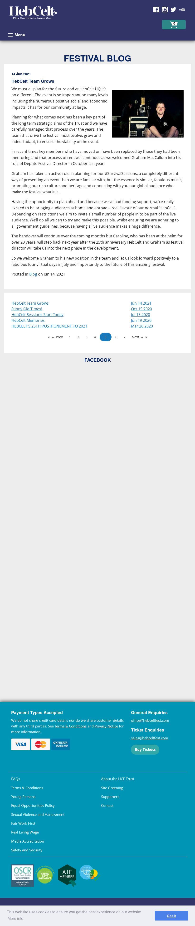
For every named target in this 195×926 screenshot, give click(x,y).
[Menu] (10, 35)
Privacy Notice (106, 726)
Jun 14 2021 (141, 303)
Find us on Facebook (156, 9)
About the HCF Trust (117, 778)
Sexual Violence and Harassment (37, 814)
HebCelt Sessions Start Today (37, 314)
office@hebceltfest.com (150, 720)
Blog (33, 274)
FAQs (15, 778)
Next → (137, 337)
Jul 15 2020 (140, 314)
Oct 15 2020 (141, 309)
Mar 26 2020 (142, 326)
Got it (171, 916)
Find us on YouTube (182, 9)
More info (15, 918)
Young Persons (23, 796)
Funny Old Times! (26, 309)
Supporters (110, 796)
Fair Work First (23, 823)
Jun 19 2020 (141, 320)
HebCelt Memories (28, 320)
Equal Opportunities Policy (33, 805)
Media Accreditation (27, 841)
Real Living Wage (25, 832)
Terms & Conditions (71, 726)
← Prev (57, 337)
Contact (107, 805)
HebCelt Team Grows (30, 303)
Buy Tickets (145, 749)
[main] (97, 178)
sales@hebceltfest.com (149, 738)
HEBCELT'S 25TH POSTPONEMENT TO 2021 (49, 326)
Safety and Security (26, 850)
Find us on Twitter (173, 9)
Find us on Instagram (165, 9)
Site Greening (112, 787)
